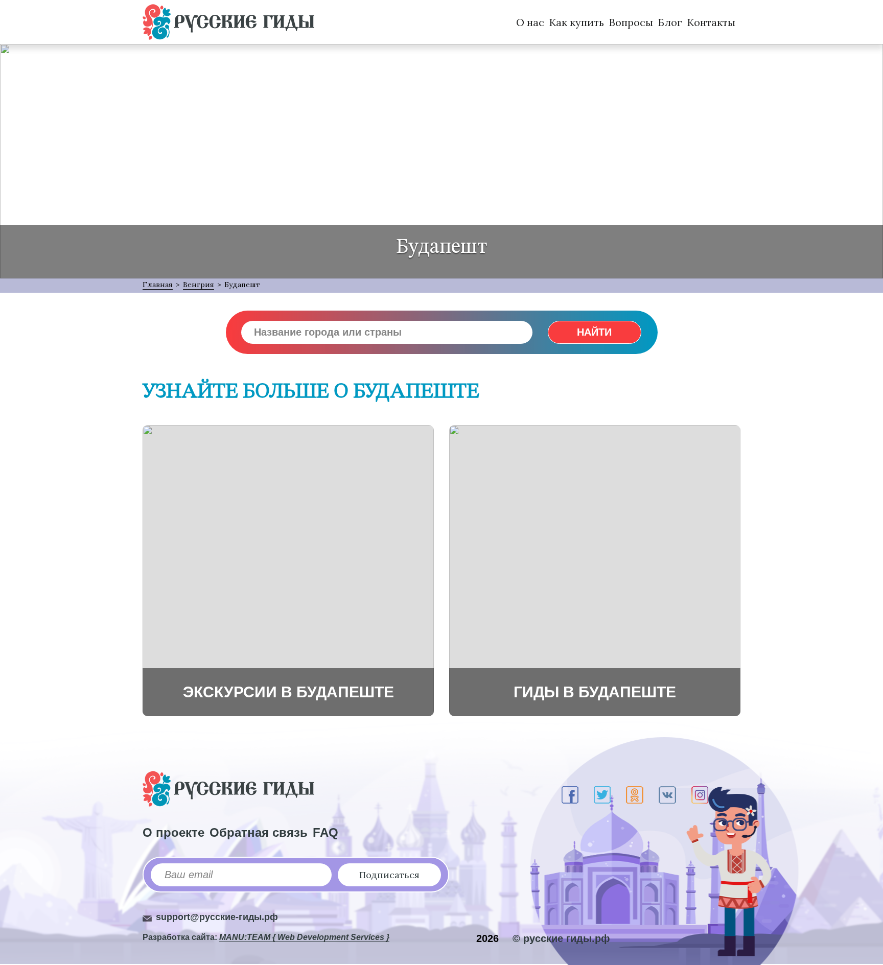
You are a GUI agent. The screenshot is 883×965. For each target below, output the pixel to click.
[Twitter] (602, 795)
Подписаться (389, 875)
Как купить (576, 22)
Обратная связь (259, 832)
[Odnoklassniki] (634, 795)
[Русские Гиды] (228, 22)
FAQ (325, 832)
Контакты (711, 22)
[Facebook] (570, 795)
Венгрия (198, 284)
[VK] (667, 795)
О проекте (173, 832)
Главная (158, 284)
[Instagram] (699, 795)
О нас (530, 22)
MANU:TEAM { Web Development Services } (304, 937)
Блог (670, 22)
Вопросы (631, 22)
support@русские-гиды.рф (217, 917)
